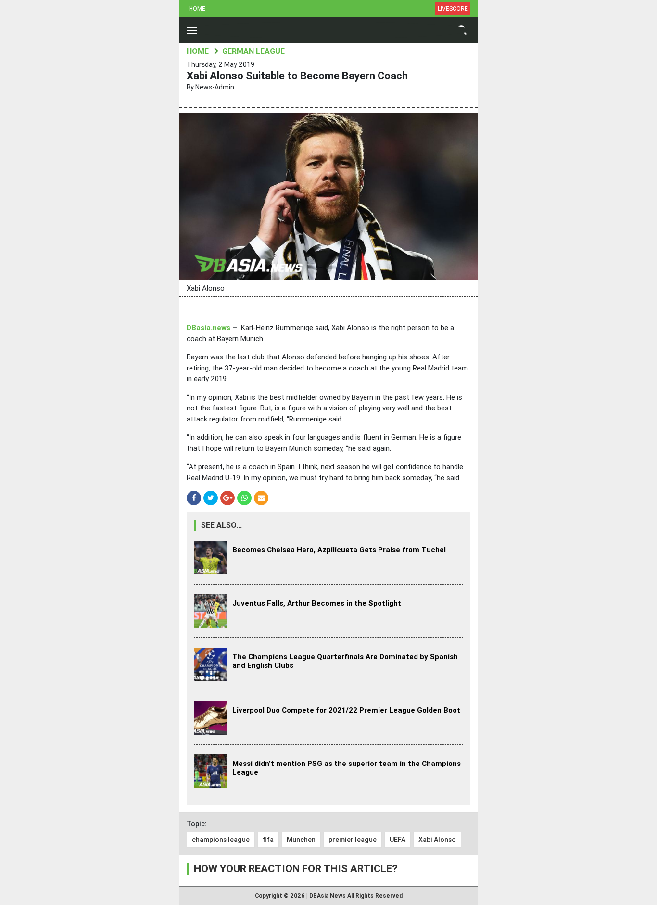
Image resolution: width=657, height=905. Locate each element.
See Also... (221, 525)
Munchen (301, 839)
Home (197, 8)
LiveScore (453, 8)
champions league (221, 839)
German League (253, 51)
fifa (268, 839)
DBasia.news (208, 327)
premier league (352, 839)
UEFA (397, 839)
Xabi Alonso (437, 839)
